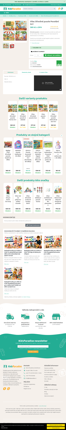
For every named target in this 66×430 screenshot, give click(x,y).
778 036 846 (18, 4)
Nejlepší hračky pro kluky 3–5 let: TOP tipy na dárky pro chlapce (33, 252)
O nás (45, 387)
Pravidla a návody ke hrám (51, 389)
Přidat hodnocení (33, 225)
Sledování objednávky (29, 384)
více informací (42, 405)
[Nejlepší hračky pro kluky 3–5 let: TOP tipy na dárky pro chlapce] (33, 242)
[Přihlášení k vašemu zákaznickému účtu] (59, 9)
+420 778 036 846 (30, 375)
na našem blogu (26, 297)
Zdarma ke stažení (49, 396)
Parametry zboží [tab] (26, 72)
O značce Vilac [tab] (43, 72)
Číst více (6, 264)
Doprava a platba (48, 368)
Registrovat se (27, 388)
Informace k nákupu (56, 4)
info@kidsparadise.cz (30, 4)
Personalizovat (55, 428)
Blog (45, 391)
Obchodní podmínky (49, 370)
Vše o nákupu (47, 379)
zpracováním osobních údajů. (40, 348)
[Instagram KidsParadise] (8, 389)
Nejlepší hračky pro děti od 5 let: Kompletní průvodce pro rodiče (52, 252)
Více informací (4, 427)
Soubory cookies (48, 376)
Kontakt (46, 381)
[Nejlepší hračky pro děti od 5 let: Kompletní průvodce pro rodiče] (53, 242)
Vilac (35, 61)
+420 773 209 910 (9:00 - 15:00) (33, 373)
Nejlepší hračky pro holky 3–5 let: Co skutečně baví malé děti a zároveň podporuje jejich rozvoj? (13, 253)
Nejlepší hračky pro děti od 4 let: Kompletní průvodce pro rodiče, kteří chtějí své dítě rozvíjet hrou (12, 284)
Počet (31, 55)
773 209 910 (8, 4)
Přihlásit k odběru (33, 351)
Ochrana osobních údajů (50, 374)
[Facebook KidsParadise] (5, 389)
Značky (46, 393)
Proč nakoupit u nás (49, 372)
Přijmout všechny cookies (56, 425)
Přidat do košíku (53, 55)
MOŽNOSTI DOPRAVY (38, 51)
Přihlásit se (26, 386)
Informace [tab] (10, 72)
